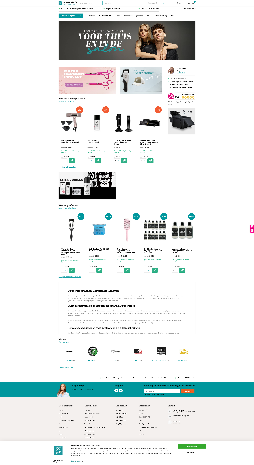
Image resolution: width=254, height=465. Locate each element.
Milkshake (184, 360)
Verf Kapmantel (144, 424)
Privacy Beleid (88, 417)
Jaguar (115, 360)
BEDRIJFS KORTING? (188, 9)
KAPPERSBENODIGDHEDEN (148, 427)
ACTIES (141, 413)
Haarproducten (105, 16)
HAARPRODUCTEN (145, 417)
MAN (140, 431)
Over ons (87, 410)
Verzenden (87, 424)
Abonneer (187, 391)
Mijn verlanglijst (121, 420)
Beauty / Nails (63, 438)
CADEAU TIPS (143, 410)
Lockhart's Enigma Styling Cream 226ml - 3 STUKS (182, 251)
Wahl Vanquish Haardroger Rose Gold (70, 141)
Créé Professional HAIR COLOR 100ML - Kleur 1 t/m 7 (149, 142)
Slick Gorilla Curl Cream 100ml (94, 141)
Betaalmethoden (89, 420)
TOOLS (141, 420)
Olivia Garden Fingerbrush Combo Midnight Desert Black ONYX (70, 252)
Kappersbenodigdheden (133, 16)
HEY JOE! (93, 360)
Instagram (121, 390)
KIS (138, 360)
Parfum (61, 434)
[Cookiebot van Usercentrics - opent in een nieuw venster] (58, 461)
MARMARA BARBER (161, 360)
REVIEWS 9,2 (83, 3)
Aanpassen (191, 452)
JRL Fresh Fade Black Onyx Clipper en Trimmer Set (122, 142)
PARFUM (141, 434)
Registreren (119, 410)
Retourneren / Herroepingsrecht (94, 427)
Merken (92, 16)
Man (149, 16)
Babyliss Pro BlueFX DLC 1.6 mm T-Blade (99, 250)
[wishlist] (189, 3)
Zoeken (163, 3)
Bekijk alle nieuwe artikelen (70, 277)
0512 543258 (181, 73)
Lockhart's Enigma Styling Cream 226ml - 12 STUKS (153, 251)
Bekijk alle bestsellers (67, 167)
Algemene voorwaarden (92, 413)
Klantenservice (89, 431)
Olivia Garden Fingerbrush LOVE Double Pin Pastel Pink (126, 251)
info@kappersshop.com (181, 416)
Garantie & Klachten (90, 434)
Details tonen (75, 461)
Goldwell (70, 360)
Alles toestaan (192, 446)
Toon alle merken (66, 367)
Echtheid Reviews (90, 438)
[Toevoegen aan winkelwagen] (72, 160)
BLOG (90, 3)
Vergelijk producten (122, 424)
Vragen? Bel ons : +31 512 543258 (117, 9)
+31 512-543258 (178, 410)
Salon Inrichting (161, 16)
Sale (172, 16)
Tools (118, 16)
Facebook (116, 390)
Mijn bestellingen (121, 413)
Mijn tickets (119, 417)
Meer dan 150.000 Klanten (150, 9)
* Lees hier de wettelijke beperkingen (154, 394)
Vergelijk (66, 156)
